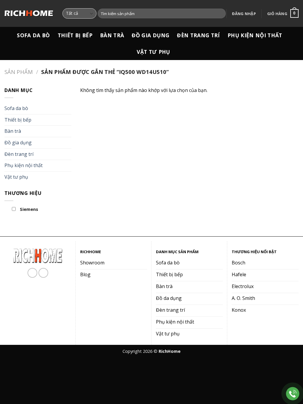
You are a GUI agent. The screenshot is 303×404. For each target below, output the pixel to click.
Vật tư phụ (153, 51)
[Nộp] (220, 14)
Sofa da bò (33, 35)
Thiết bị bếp (75, 35)
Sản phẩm (18, 71)
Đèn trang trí (198, 35)
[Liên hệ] (292, 393)
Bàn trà (112, 35)
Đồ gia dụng (150, 35)
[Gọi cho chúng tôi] (43, 273)
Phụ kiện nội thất (255, 35)
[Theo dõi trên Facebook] (32, 273)
